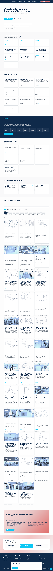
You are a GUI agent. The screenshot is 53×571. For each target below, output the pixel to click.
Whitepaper (9, 209)
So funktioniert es (14, 1)
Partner (40, 559)
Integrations (6, 214)
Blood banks (23, 214)
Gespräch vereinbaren (45, 1)
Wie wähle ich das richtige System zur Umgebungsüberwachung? (15, 25)
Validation (5, 244)
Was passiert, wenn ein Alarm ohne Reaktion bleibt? (10, 28)
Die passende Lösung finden (18, 18)
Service (25, 1)
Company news (33, 214)
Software (21, 480)
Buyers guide (28, 214)
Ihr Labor (20, 1)
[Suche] (38, 1)
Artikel (22, 209)
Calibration (15, 269)
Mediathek (28, 1)
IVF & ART (21, 244)
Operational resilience (43, 214)
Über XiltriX (41, 557)
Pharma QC (27, 269)
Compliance (9, 431)
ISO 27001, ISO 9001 (42, 558)
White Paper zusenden (10, 529)
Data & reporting (11, 214)
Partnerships (15, 214)
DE (40, 1)
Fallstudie (14, 209)
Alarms (43, 244)
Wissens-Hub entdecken (8, 18)
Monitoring (38, 214)
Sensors (46, 244)
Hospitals (9, 269)
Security (20, 214)
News (26, 209)
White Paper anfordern (18, 557)
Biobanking (9, 315)
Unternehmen (34, 1)
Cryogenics (39, 244)
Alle (5, 209)
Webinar (18, 209)
